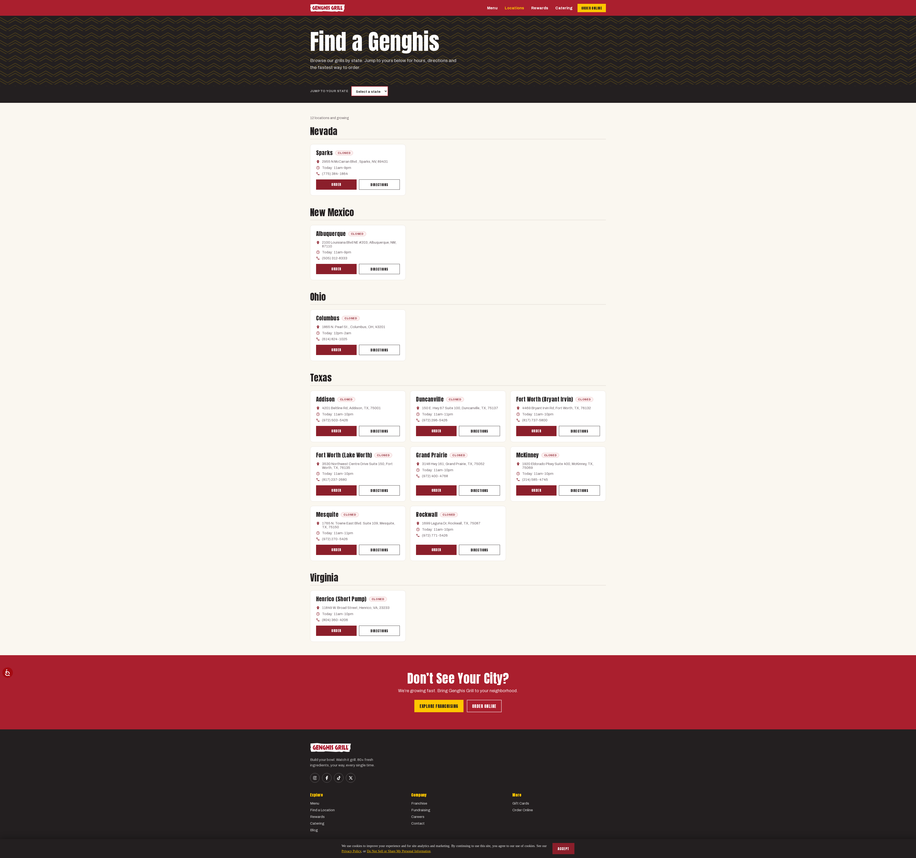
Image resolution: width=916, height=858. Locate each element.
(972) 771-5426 (435, 535)
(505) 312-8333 (334, 258)
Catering (563, 8)
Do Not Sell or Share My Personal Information (399, 851)
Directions (379, 184)
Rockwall (426, 514)
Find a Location (322, 810)
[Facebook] (327, 778)
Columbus (327, 318)
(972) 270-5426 (335, 539)
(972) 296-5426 (435, 420)
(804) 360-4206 (335, 620)
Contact (418, 823)
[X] (350, 778)
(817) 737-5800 (534, 420)
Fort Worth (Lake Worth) (344, 455)
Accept (563, 848)
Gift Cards (520, 803)
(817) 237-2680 (334, 479)
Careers (417, 817)
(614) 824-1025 (334, 339)
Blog (314, 830)
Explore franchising (439, 706)
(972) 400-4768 (435, 476)
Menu (492, 8)
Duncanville (430, 399)
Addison (325, 399)
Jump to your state (329, 91)
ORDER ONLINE (591, 8)
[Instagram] (315, 778)
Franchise (419, 803)
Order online (484, 706)
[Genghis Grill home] (327, 8)
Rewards (539, 8)
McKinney (527, 455)
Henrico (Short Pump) (341, 599)
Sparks (324, 153)
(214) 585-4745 (535, 479)
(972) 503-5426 (335, 420)
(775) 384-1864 (335, 174)
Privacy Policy (351, 851)
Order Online (522, 810)
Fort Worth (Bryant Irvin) (544, 399)
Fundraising (420, 810)
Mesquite (327, 514)
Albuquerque (331, 234)
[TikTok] (339, 778)
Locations (514, 8)
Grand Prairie (431, 455)
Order (336, 184)
